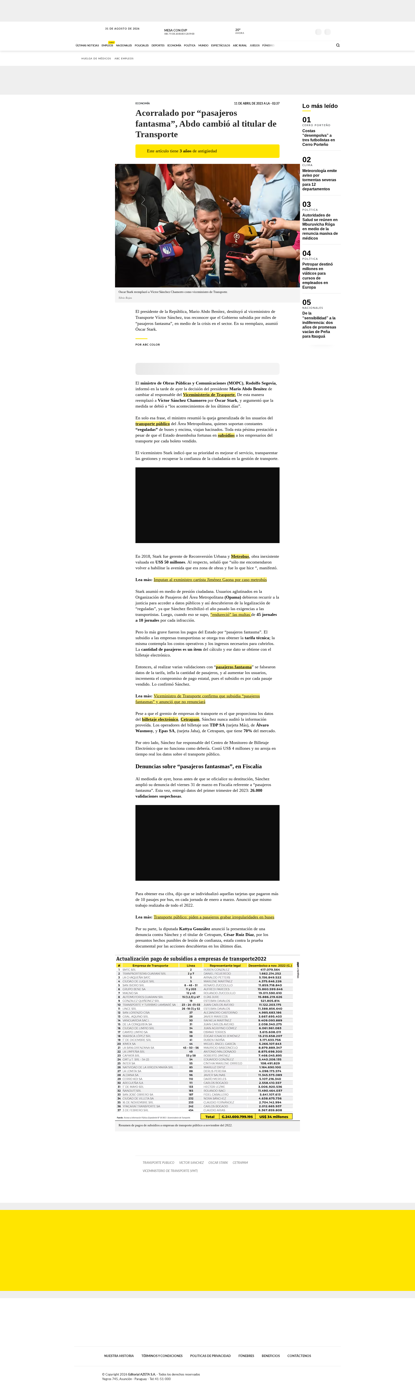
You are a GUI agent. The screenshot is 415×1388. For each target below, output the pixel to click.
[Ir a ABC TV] (291, 45)
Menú (337, 31)
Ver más (321, 133)
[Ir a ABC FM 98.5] (323, 45)
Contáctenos (299, 1356)
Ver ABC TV (188, 31)
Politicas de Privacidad (210, 1356)
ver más (237, 31)
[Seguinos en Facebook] (287, 31)
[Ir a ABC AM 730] (304, 45)
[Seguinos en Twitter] (294, 31)
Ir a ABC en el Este (118, 33)
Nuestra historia (119, 1356)
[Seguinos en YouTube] (301, 31)
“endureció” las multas (230, 614)
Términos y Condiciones (162, 1356)
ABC (89, 31)
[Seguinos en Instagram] (308, 31)
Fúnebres (246, 1356)
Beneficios (271, 1356)
